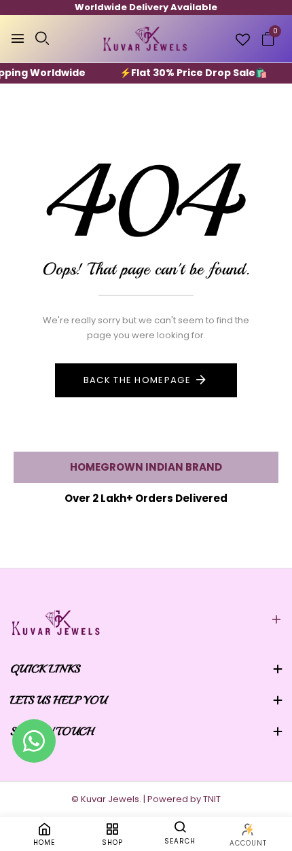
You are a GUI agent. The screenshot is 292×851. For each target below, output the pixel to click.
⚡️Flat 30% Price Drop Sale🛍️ (187, 72)
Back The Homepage (137, 380)
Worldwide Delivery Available (146, 7)
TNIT (212, 799)
